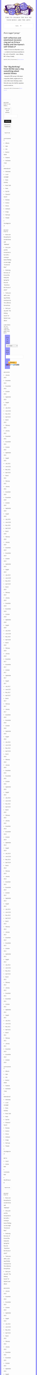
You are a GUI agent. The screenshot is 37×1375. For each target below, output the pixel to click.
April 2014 (8, 862)
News (6, 188)
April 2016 (8, 751)
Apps (6, 146)
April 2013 (8, 918)
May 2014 (7, 859)
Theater (7, 218)
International (7, 168)
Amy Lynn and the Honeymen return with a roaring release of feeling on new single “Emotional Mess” (7, 257)
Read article (20, 59)
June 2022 (8, 411)
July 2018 (7, 630)
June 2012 (8, 968)
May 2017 (7, 692)
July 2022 (7, 408)
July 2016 (7, 742)
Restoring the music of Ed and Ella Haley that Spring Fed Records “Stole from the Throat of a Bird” (7, 280)
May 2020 (7, 525)
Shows (7, 206)
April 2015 (8, 807)
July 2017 (7, 686)
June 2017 (8, 689)
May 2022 (7, 414)
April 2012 (8, 974)
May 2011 (7, 1026)
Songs (7, 212)
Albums (7, 143)
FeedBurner (7, 126)
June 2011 (8, 1023)
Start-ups (7, 215)
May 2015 (7, 804)
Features (7, 157)
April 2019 (8, 584)
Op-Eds (7, 191)
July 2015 (7, 798)
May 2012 (7, 971)
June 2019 (8, 578)
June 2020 (8, 522)
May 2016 (7, 748)
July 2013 (7, 909)
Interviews (7, 171)
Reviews (7, 200)
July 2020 (7, 519)
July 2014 (7, 853)
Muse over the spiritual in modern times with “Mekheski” (7, 239)
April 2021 (8, 472)
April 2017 (8, 695)
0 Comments (14, 59)
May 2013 (7, 915)
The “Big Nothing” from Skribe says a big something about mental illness (14, 70)
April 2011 (8, 1029)
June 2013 (8, 912)
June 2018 (8, 633)
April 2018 (8, 639)
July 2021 (7, 463)
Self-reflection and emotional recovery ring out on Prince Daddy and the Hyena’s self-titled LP (14, 42)
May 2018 (7, 636)
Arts (6, 149)
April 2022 (8, 417)
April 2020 (8, 528)
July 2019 (7, 575)
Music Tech (8, 185)
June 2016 (8, 745)
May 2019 (7, 581)
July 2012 (7, 965)
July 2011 (7, 1020)
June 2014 (8, 856)
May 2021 (7, 469)
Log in (7, 1161)
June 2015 (8, 801)
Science (7, 203)
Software (7, 209)
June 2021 (8, 466)
